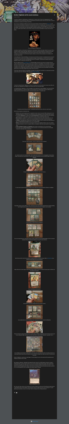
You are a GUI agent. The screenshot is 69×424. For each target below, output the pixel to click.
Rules (30, 9)
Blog (18, 9)
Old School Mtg (19, 2)
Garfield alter (50, 258)
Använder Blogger (35, 421)
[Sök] (56, 2)
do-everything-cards (26, 62)
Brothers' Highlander (36, 71)
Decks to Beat (43, 9)
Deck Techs (36, 9)
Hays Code (49, 23)
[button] (54, 15)
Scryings (50, 9)
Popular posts (24, 9)
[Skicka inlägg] (16, 393)
